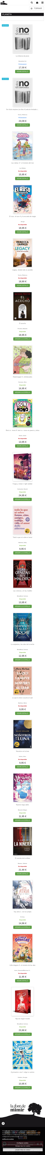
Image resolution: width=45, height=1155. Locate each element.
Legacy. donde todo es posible (22, 270)
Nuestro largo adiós (22, 805)
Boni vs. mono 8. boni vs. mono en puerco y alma (22, 430)
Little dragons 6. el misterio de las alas (22, 965)
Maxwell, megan (22, 810)
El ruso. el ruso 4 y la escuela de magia (22, 216)
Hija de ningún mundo (22, 1019)
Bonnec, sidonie (22, 863)
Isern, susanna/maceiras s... (22, 970)
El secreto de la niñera (22, 858)
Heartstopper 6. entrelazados (22, 377)
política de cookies (8, 1139)
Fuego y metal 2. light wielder (22, 484)
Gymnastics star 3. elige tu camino (22, 1072)
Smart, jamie (22, 435)
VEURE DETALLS (22, 71)
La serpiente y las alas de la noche (22, 644)
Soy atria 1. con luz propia (22, 912)
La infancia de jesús (22, 56)
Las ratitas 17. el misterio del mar (22, 163)
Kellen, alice (22, 756)
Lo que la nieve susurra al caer (22, 698)
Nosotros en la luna (22, 751)
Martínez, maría (22, 703)
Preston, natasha (22, 328)
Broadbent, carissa (22, 596)
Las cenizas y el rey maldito (22, 591)
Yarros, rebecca (22, 114)
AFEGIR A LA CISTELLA (22, 339)
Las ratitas (22, 168)
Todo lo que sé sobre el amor (22, 537)
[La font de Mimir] (4, 3)
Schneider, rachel (22, 489)
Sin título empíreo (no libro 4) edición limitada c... (22, 109)
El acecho (22, 323)
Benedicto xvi (22, 61)
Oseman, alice (22, 382)
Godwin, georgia (22, 1077)
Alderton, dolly (22, 542)
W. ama (22, 917)
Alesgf (22, 221)
